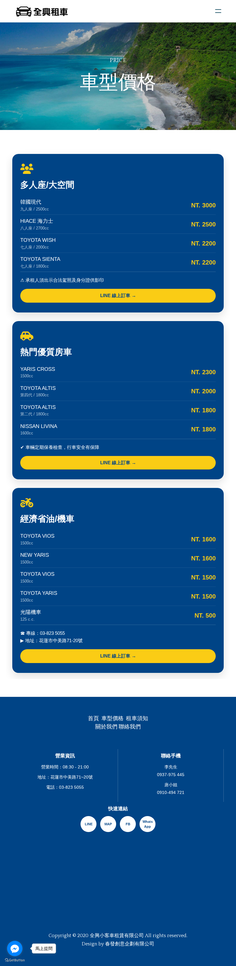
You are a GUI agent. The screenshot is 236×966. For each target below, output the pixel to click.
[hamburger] (218, 11)
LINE (88, 824)
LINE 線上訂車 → (118, 295)
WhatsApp (148, 824)
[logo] (42, 11)
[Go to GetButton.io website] (15, 960)
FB (128, 824)
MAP (108, 824)
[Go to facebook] (14, 948)
